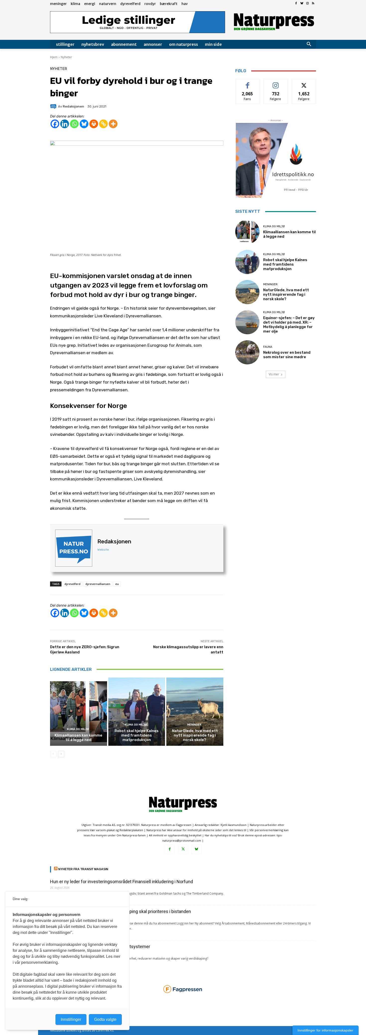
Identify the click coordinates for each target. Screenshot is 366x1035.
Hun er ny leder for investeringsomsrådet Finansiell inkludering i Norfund (121, 881)
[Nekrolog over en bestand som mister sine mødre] (247, 352)
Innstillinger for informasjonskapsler (325, 1030)
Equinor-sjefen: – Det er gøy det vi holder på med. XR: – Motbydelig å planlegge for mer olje (289, 325)
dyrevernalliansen (97, 584)
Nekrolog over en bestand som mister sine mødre (286, 354)
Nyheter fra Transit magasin (83, 869)
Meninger (194, 724)
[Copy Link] (103, 123)
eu (117, 584)
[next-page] (61, 754)
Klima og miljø (78, 729)
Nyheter (66, 57)
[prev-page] (53, 754)
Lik (247, 83)
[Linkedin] (64, 123)
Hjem (54, 57)
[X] (183, 849)
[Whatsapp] (74, 123)
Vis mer (274, 374)
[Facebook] (296, 3)
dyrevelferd (72, 584)
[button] (309, 44)
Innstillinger (71, 1019)
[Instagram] (307, 3)
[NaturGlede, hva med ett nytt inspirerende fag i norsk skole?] (194, 712)
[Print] (93, 123)
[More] (113, 123)
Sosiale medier (275, 83)
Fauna (267, 346)
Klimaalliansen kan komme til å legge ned (78, 737)
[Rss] (313, 3)
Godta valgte (105, 1019)
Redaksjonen (114, 541)
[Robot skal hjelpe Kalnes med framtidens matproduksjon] (136, 712)
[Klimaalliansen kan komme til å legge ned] (78, 712)
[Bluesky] (302, 3)
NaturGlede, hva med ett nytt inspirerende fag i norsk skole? (195, 735)
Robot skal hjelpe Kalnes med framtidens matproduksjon (137, 735)
